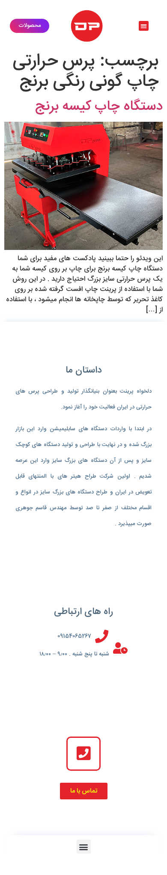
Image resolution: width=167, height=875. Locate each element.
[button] (144, 26)
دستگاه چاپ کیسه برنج (99, 107)
